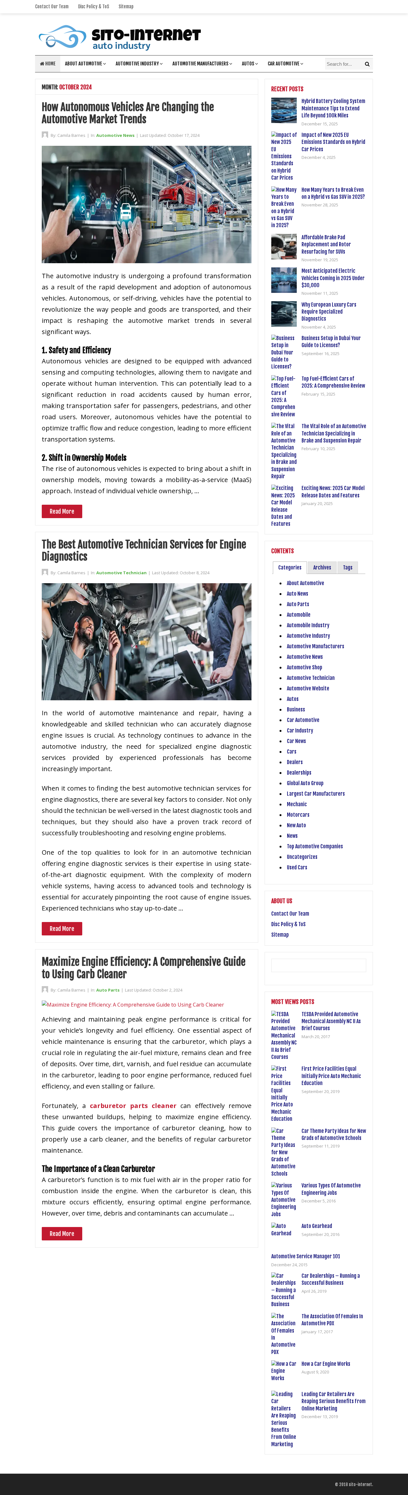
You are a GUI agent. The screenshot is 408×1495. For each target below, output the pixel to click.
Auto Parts (108, 990)
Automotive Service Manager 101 (305, 1256)
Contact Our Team (52, 6)
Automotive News (115, 135)
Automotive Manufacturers (200, 64)
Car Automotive (283, 64)
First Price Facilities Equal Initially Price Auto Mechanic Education (331, 1076)
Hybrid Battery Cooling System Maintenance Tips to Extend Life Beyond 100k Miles (333, 108)
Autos (248, 64)
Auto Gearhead (317, 1226)
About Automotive (83, 64)
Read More (62, 511)
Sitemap (126, 6)
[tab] (290, 568)
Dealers (295, 762)
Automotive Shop (304, 667)
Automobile (298, 615)
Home (49, 64)
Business (296, 709)
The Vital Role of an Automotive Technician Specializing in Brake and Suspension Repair (334, 433)
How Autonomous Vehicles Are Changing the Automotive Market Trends (128, 113)
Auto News (297, 594)
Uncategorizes (302, 857)
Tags (348, 567)
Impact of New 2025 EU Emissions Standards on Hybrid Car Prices (333, 142)
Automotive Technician (121, 573)
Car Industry (300, 730)
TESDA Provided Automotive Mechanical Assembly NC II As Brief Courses (331, 1021)
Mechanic (297, 804)
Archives (322, 567)
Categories (290, 567)
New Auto (296, 825)
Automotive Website (308, 688)
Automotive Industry (137, 64)
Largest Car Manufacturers (316, 794)
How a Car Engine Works (326, 1364)
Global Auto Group (305, 783)
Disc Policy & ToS (93, 6)
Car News (296, 741)
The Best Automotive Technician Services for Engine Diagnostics (144, 550)
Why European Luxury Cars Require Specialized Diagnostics (329, 311)
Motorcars (298, 815)
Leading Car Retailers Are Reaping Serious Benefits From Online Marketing (334, 1401)
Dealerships (299, 773)
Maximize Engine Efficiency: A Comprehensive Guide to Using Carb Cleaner (143, 968)
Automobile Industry (308, 625)
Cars (291, 751)
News (292, 836)
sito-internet (360, 1484)
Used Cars (297, 867)
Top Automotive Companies (315, 846)
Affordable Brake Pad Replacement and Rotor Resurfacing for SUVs (326, 244)
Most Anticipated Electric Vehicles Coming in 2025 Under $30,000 (333, 278)
